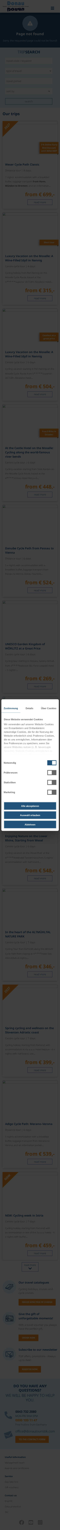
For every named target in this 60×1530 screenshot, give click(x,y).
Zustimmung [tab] (11, 708)
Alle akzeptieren (30, 806)
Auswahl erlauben (30, 815)
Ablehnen (30, 824)
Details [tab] (29, 708)
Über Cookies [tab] (48, 708)
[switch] (51, 772)
